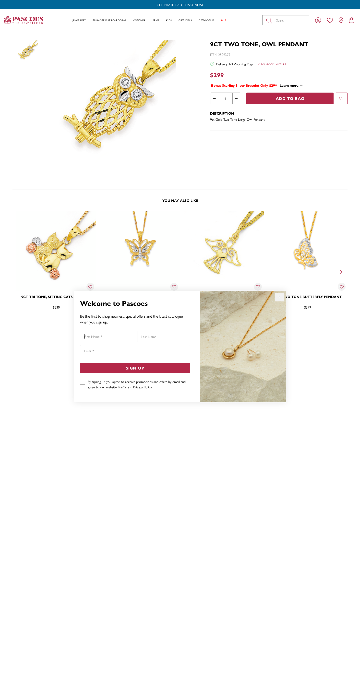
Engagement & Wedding (109, 20)
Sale (223, 20)
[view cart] (351, 20)
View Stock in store (272, 64)
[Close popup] (279, 297)
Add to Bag (290, 98)
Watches (139, 20)
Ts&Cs (122, 386)
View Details (35, 323)
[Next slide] (342, 271)
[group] (180, 4)
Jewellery (79, 20)
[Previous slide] (18, 271)
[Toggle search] (270, 20)
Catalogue (206, 20)
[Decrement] (214, 98)
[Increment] (236, 98)
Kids (169, 20)
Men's (155, 20)
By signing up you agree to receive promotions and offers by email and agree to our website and (136, 384)
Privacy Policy (142, 386)
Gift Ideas (185, 20)
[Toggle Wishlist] (90, 287)
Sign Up (135, 368)
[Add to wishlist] (342, 98)
